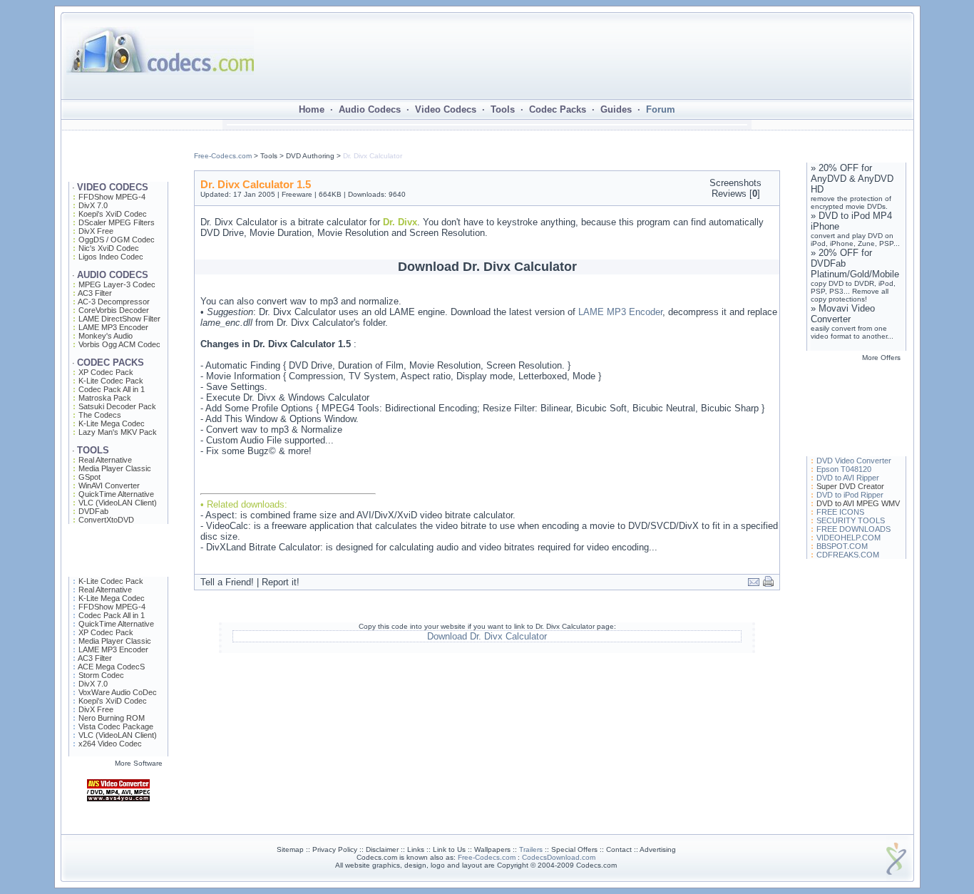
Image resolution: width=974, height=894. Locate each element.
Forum (660, 109)
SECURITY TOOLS (850, 520)
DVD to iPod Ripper (849, 494)
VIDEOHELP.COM (848, 537)
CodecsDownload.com (558, 857)
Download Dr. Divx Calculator (487, 636)
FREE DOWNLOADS (853, 529)
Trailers (531, 849)
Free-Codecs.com (223, 156)
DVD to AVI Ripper (847, 477)
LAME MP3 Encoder (620, 312)
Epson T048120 (843, 469)
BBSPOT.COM (842, 546)
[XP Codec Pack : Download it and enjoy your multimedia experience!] (118, 831)
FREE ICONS (840, 512)
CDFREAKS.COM (847, 554)
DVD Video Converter (853, 460)
